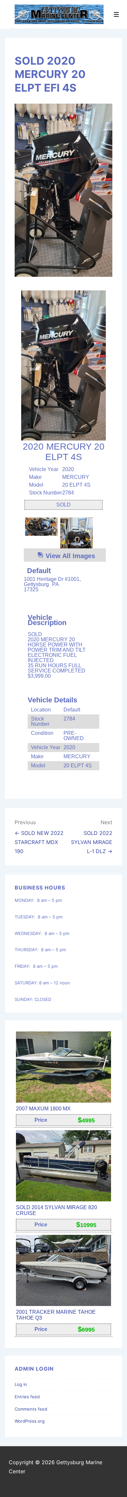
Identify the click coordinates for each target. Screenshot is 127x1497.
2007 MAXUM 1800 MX (43, 1108)
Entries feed (27, 1396)
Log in (21, 1384)
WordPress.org (30, 1421)
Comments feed (31, 1409)
